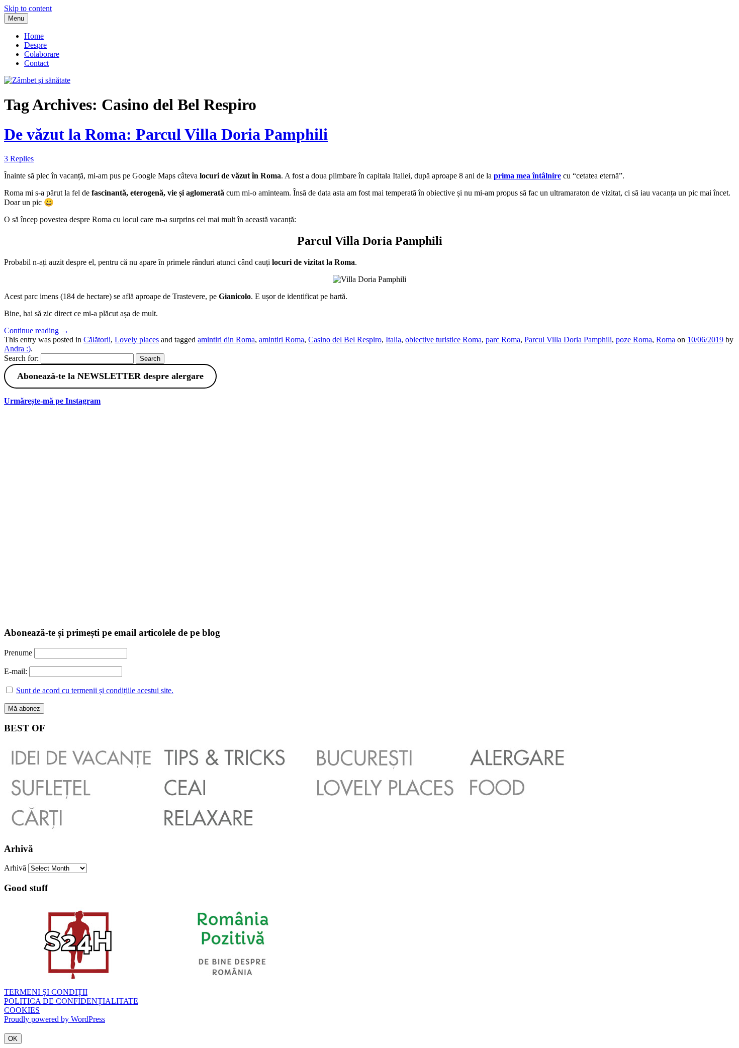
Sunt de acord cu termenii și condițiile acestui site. (94, 690)
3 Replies (19, 158)
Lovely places (137, 339)
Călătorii (97, 339)
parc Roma (503, 339)
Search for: (21, 358)
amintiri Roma (281, 339)
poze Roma (634, 339)
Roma (665, 339)
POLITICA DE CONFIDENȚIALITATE (71, 1001)
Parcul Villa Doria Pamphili (568, 339)
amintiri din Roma (226, 339)
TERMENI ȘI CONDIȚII (45, 992)
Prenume (18, 652)
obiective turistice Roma (443, 339)
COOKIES (22, 1010)
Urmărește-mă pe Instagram (52, 401)
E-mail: (16, 671)
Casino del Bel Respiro (345, 339)
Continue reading (36, 330)
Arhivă (15, 868)
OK (13, 1038)
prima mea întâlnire (527, 175)
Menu (16, 18)
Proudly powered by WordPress (54, 1019)
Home (34, 36)
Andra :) (17, 348)
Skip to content (28, 8)
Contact (36, 63)
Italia (393, 339)
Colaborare (41, 54)
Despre (35, 45)
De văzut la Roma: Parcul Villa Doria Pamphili (166, 134)
